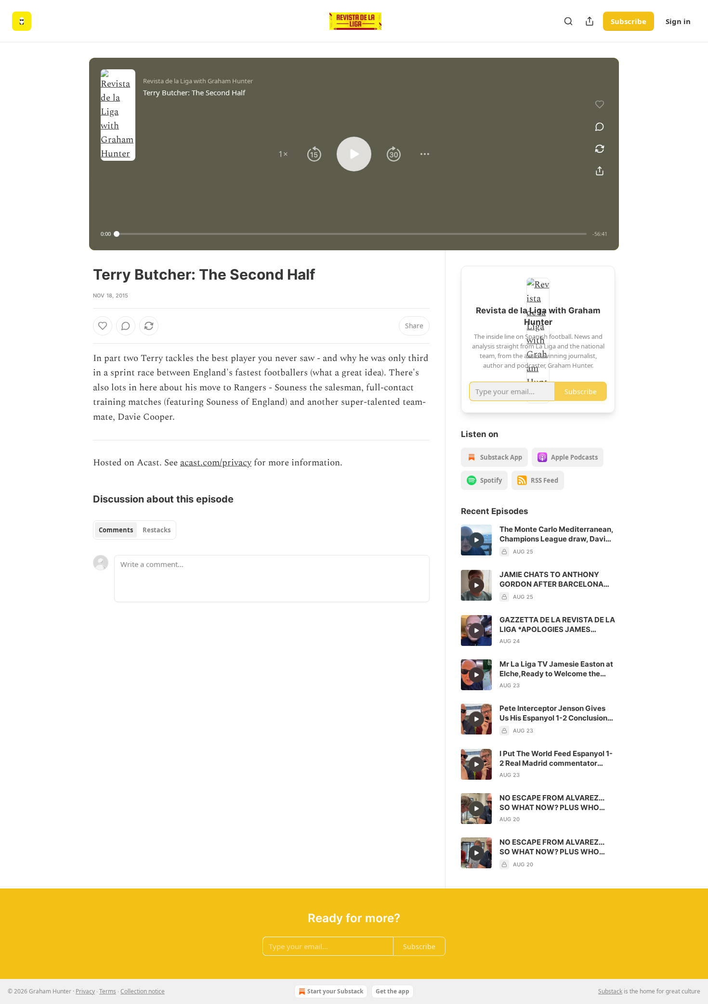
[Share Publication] (589, 21)
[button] (283, 154)
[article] (538, 540)
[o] (476, 540)
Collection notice (142, 991)
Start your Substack (335, 991)
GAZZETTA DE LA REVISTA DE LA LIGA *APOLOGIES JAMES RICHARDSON (557, 624)
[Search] (568, 21)
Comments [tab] (116, 530)
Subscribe (628, 21)
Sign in (678, 21)
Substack (610, 991)
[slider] (352, 234)
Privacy (85, 991)
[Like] (102, 325)
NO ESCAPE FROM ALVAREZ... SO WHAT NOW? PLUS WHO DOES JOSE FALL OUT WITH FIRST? (551, 802)
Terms (107, 991)
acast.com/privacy (215, 463)
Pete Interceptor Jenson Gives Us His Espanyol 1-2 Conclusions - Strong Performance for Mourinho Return (555, 713)
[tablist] (134, 530)
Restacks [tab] (156, 530)
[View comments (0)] (599, 126)
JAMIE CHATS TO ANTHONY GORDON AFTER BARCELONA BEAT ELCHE (551, 579)
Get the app (392, 991)
